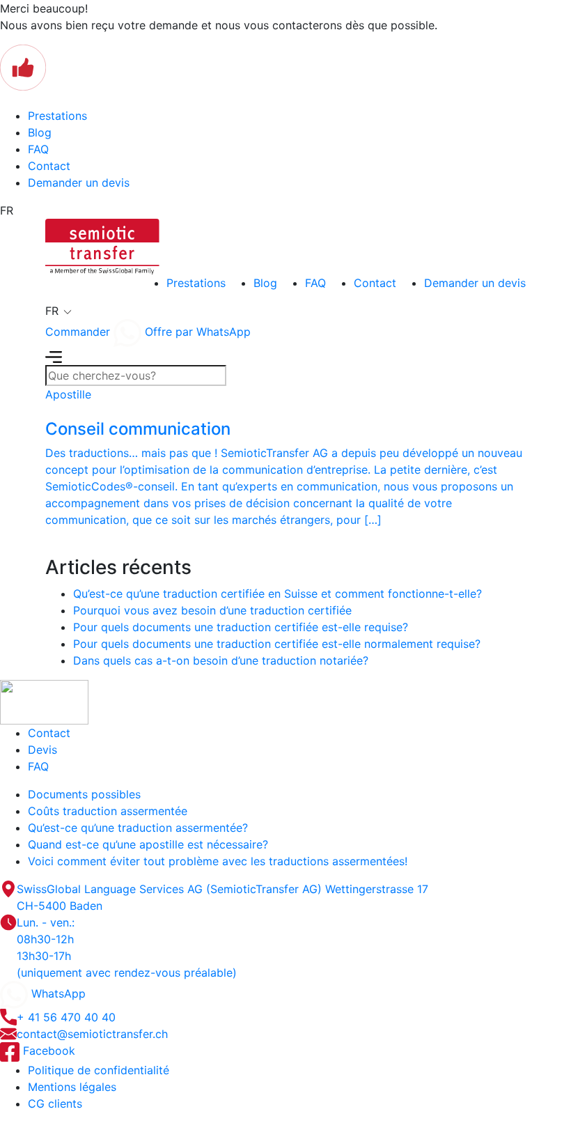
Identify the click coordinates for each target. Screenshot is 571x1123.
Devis (42, 750)
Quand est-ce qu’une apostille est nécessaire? (148, 844)
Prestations (57, 116)
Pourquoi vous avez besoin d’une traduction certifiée (212, 610)
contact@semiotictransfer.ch (92, 1034)
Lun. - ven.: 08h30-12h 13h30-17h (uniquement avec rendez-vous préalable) (127, 947)
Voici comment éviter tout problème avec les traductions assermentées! (217, 861)
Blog (40, 132)
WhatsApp (57, 993)
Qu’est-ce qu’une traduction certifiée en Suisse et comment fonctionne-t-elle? (277, 594)
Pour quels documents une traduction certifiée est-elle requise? (240, 627)
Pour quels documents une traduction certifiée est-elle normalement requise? (276, 644)
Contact (49, 166)
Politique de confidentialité (98, 1070)
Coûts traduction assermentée (107, 811)
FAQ (38, 149)
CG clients (55, 1103)
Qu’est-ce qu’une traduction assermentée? (138, 828)
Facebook (47, 1051)
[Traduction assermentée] (102, 245)
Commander (77, 332)
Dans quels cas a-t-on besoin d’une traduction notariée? (220, 660)
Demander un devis (79, 182)
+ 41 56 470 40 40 (66, 1017)
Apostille (68, 394)
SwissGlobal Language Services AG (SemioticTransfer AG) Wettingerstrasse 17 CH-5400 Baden (222, 897)
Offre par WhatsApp (196, 332)
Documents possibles (84, 794)
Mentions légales (72, 1087)
